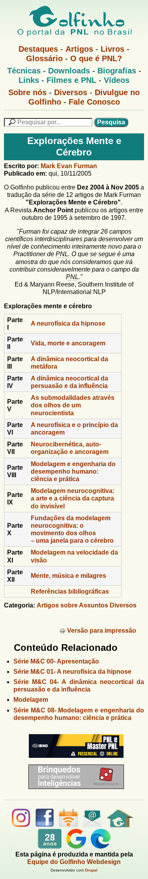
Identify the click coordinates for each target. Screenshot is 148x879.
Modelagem (30, 699)
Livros (112, 49)
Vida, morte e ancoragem (68, 343)
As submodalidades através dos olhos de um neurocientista (72, 405)
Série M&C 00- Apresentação (56, 661)
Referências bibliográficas (70, 591)
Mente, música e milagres (68, 575)
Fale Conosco (94, 101)
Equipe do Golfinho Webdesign (74, 861)
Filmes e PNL (71, 80)
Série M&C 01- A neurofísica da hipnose (72, 671)
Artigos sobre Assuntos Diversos (87, 605)
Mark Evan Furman (69, 166)
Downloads (69, 70)
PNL (62, 254)
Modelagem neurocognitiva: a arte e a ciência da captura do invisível (72, 498)
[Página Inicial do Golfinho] (120, 825)
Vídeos (116, 80)
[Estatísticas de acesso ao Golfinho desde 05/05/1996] (50, 846)
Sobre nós (27, 92)
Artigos (79, 49)
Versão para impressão (101, 630)
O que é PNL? (96, 58)
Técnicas (24, 70)
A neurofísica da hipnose (68, 323)
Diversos (70, 92)
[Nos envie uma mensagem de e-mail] (92, 825)
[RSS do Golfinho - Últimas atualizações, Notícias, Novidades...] (68, 825)
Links (29, 80)
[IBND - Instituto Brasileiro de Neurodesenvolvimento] (74, 760)
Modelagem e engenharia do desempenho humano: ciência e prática (73, 471)
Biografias (116, 70)
